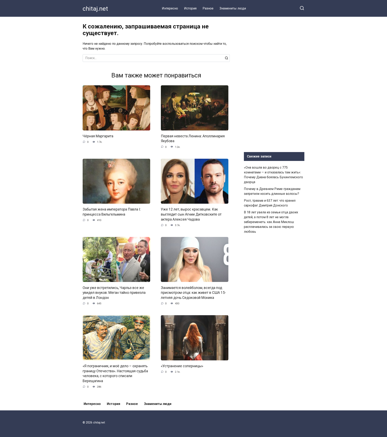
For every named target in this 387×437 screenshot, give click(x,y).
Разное (208, 8)
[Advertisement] (274, 83)
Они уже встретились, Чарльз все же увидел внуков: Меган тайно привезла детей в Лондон (114, 292)
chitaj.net (95, 8)
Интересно (170, 8)
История (190, 8)
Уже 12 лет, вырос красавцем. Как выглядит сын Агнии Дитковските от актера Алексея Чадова (191, 214)
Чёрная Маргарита (98, 136)
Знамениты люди (233, 8)
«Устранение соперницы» (182, 366)
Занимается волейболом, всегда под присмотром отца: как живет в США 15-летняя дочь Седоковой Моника (193, 292)
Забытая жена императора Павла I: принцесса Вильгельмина (112, 211)
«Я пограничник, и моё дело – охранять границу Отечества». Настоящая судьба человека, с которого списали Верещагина (115, 373)
